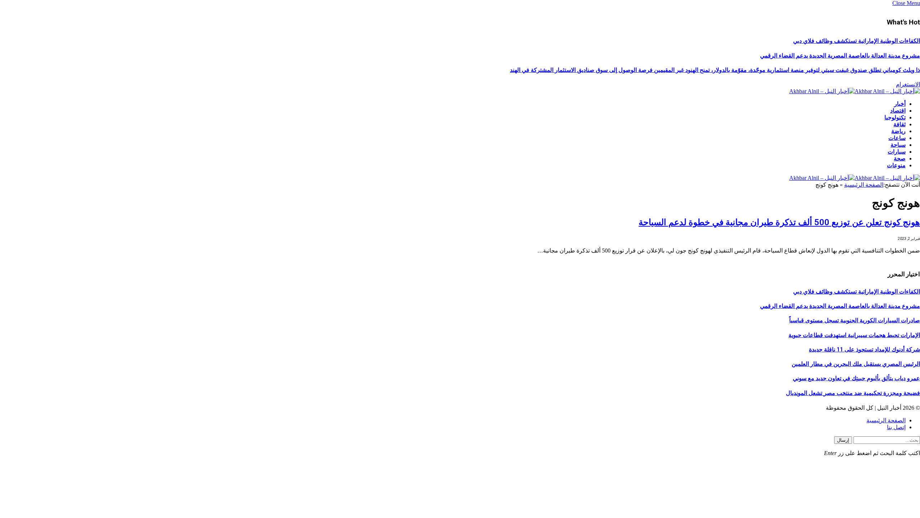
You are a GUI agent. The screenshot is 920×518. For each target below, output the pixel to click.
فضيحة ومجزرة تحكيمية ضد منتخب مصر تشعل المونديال (853, 393)
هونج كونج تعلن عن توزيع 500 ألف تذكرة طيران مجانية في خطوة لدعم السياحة (779, 222)
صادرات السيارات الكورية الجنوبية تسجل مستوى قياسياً (854, 320)
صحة (900, 158)
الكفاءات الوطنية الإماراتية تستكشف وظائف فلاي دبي (856, 40)
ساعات (897, 138)
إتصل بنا (896, 427)
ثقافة (899, 124)
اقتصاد (898, 111)
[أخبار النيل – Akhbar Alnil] (854, 91)
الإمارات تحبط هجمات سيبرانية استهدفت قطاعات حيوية (854, 335)
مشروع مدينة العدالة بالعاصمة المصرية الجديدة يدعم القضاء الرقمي (840, 55)
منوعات (896, 165)
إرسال (843, 440)
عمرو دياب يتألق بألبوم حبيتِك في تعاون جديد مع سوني (856, 378)
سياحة (898, 145)
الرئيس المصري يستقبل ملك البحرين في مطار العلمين (856, 363)
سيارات (897, 152)
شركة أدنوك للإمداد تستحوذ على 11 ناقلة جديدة (864, 349)
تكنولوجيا (895, 117)
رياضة (898, 131)
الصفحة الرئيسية (863, 185)
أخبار (900, 104)
